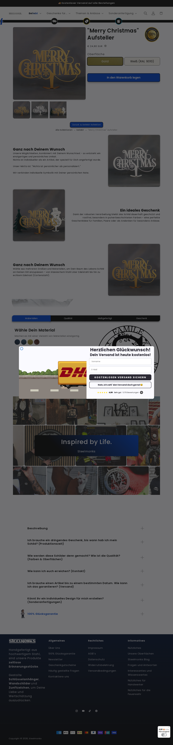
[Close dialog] (21, 348)
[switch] (164, 734)
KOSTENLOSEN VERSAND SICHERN (120, 377)
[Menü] (168, 727)
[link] (120, 392)
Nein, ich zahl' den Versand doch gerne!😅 (120, 384)
